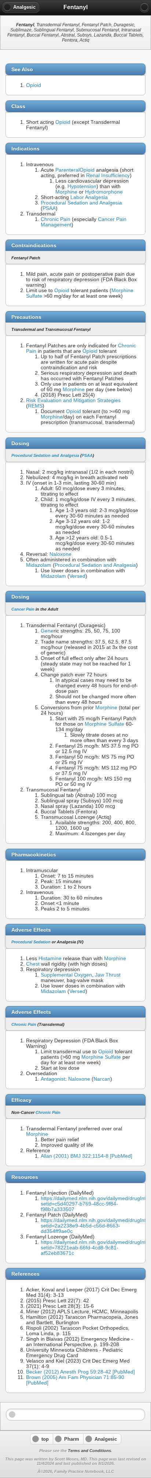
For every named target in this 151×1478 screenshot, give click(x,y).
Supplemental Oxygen (66, 975)
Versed (77, 576)
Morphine (66, 192)
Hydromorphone (104, 192)
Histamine (50, 958)
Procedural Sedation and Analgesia (81, 203)
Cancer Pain (22, 609)
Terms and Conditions (89, 1450)
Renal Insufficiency (108, 175)
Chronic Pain (55, 219)
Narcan (101, 1079)
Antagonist (53, 1079)
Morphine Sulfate (104, 724)
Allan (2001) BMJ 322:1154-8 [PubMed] (86, 1156)
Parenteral (67, 170)
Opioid (33, 85)
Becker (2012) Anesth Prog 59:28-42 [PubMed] (80, 1372)
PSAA (49, 208)
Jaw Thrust (108, 975)
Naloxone (60, 554)
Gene (47, 631)
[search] (144, 7)
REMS (35, 406)
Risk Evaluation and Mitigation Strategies (73, 400)
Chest (33, 964)
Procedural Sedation (31, 942)
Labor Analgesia (89, 197)
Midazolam (38, 565)
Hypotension (81, 186)
